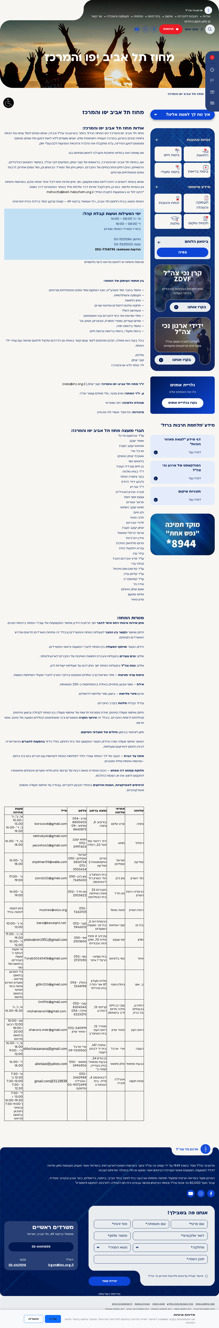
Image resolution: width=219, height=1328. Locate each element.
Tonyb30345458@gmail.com (45, 958)
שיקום (169, 16)
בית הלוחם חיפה (182, 1309)
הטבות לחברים (188, 16)
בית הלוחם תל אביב (204, 1309)
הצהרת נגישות (142, 1304)
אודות (206, 16)
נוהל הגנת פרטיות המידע (180, 1304)
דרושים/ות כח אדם (122, 1304)
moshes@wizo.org (53, 910)
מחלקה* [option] (197, 1247)
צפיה (182, 252)
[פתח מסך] (8, 102)
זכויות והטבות (198, 140)
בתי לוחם (154, 16)
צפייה (52, 1319)
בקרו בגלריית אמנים (182, 403)
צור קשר (96, 16)
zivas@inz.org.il (73, 384)
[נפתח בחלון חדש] (212, 103)
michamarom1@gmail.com (46, 1011)
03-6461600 (41, 1246)
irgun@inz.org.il (61, 1265)
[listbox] (170, 1247)
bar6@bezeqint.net (51, 923)
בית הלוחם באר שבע (138, 1309)
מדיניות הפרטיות (109, 1294)
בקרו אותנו (197, 307)
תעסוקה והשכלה (118, 16)
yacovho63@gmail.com (50, 845)
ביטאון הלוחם (196, 242)
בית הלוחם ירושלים (161, 1309)
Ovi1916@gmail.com (52, 1002)
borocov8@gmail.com (51, 824)
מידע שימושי (199, 187)
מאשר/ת (33, 1319)
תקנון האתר (158, 1304)
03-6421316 (17, 1265)
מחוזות (138, 16)
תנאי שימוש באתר (205, 1304)
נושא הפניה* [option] (117, 1247)
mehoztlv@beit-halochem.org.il (70, 192)
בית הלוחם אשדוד (114, 1309)
